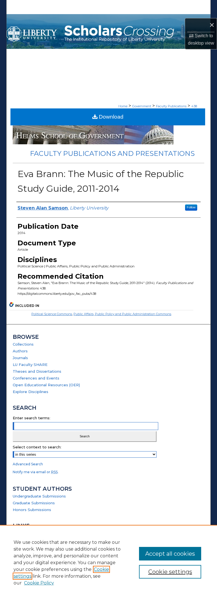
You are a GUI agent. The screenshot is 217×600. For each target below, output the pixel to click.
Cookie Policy (39, 583)
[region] (108, 562)
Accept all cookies (170, 553)
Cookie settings (170, 571)
